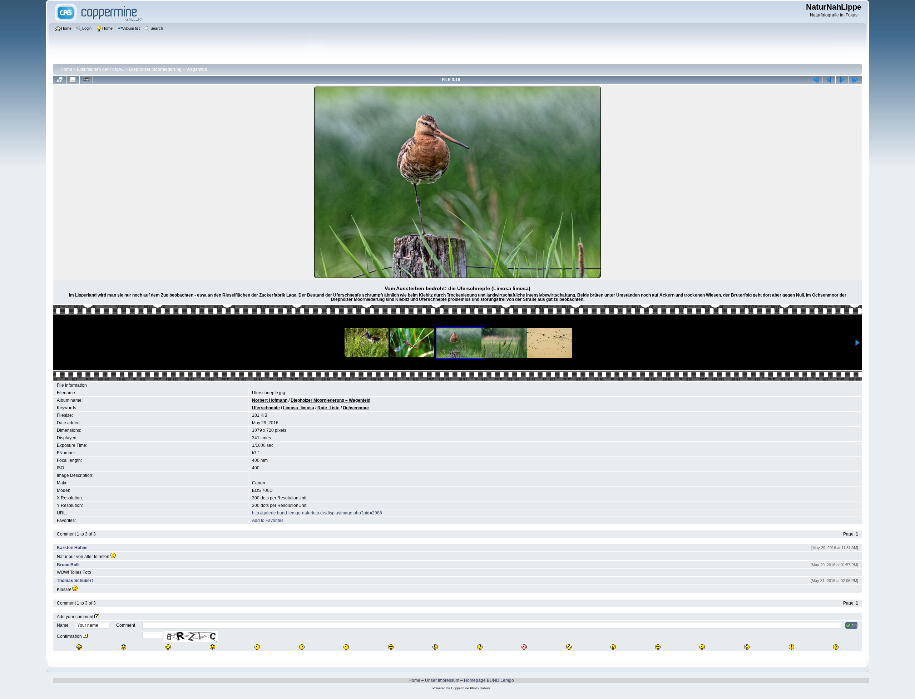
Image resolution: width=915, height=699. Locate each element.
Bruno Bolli (68, 564)
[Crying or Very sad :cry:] (346, 647)
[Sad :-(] (302, 647)
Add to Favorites (267, 520)
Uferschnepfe (266, 407)
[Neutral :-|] (257, 647)
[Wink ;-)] (702, 647)
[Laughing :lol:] (79, 647)
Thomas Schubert (75, 580)
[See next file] (842, 80)
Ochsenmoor (356, 407)
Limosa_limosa (298, 407)
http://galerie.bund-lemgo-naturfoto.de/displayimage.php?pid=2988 (317, 512)
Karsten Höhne (72, 547)
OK (854, 625)
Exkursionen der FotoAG (100, 69)
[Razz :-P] (123, 647)
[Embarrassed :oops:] (524, 647)
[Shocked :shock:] (569, 647)
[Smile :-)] (212, 647)
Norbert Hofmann (269, 400)
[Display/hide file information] (72, 80)
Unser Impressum (442, 680)
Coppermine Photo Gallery (470, 688)
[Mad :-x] (613, 647)
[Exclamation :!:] (791, 647)
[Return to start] (815, 80)
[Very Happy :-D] (168, 647)
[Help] (96, 616)
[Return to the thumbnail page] (59, 80)
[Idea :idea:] (747, 647)
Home (66, 69)
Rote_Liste (328, 407)
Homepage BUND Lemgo (489, 680)
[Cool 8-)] (391, 647)
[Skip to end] (855, 80)
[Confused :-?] (480, 647)
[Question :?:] (836, 647)
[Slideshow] (86, 80)
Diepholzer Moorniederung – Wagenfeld (168, 69)
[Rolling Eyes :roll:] (658, 647)
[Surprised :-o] (435, 647)
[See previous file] (828, 80)
